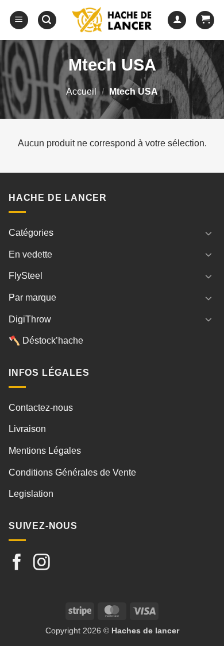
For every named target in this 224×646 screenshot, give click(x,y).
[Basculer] (208, 233)
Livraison (27, 429)
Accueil (81, 91)
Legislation (31, 494)
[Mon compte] (177, 20)
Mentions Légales (45, 451)
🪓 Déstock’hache (46, 340)
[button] (19, 20)
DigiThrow (30, 319)
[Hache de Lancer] (112, 20)
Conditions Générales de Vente (72, 472)
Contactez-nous (41, 407)
